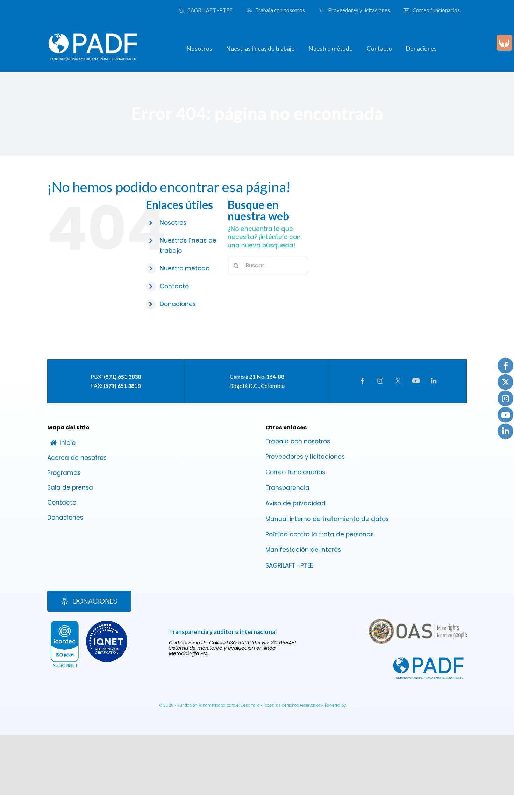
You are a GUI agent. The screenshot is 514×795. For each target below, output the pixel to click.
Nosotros (173, 222)
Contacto (174, 286)
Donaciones (178, 304)
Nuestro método (184, 268)
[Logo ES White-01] (93, 31)
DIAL (351, 705)
